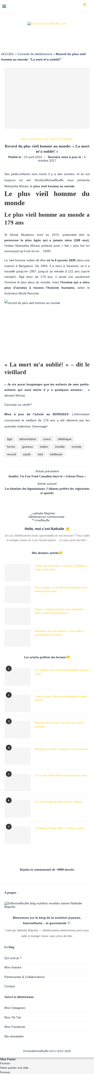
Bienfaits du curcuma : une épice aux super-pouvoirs (59, 724)
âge (9, 439)
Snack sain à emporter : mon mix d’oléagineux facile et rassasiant (61, 567)
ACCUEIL (7, 54)
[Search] (89, 6)
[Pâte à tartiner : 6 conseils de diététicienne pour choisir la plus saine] (17, 594)
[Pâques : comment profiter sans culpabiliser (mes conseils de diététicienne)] (17, 616)
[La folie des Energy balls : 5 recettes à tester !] (17, 835)
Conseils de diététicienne (35, 54)
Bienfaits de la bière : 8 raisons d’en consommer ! (61, 751)
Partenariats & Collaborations (24, 977)
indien (44, 446)
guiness (27, 446)
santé (27, 454)
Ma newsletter (14, 1036)
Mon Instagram (14, 1008)
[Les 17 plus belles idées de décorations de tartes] (17, 782)
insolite (60, 446)
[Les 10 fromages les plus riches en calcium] (17, 808)
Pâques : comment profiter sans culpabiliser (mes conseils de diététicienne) (59, 611)
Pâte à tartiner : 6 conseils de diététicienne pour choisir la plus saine (61, 589)
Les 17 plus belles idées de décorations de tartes (61, 775)
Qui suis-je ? (13, 958)
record (11, 454)
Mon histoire (12, 967)
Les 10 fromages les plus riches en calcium (58, 801)
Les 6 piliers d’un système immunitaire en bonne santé (62, 672)
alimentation (27, 439)
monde (76, 446)
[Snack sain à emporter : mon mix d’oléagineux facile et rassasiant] (17, 572)
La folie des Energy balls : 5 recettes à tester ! (60, 828)
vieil (40, 454)
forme (11, 446)
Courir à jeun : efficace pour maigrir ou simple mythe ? (61, 698)
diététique (64, 439)
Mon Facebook (14, 1026)
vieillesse (56, 454)
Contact (9, 986)
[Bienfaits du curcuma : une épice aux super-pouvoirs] (17, 729)
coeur (47, 439)
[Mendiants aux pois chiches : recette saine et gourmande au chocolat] (17, 638)
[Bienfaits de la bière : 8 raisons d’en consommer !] (17, 756)
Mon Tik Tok (12, 1017)
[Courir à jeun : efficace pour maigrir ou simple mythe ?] (17, 703)
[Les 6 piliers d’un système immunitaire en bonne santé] (17, 677)
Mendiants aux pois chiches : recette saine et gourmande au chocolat (59, 633)
